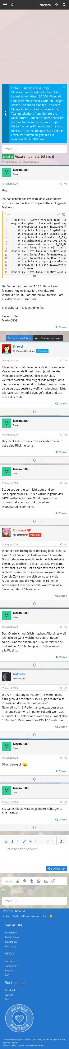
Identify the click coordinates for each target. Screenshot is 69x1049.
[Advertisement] (34, 47)
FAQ (7, 975)
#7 (65, 688)
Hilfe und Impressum (30, 916)
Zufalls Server (12, 937)
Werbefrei (42, 351)
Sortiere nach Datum (19, 338)
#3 (65, 434)
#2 (65, 360)
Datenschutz (12, 966)
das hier (19, 392)
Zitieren (62, 327)
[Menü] (5, 5)
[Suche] (64, 4)
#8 (65, 758)
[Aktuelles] (57, 4)
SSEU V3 (9, 911)
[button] (6, 841)
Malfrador (19, 674)
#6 (65, 627)
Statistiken (11, 942)
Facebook (10, 990)
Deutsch (21, 911)
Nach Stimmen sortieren (47, 338)
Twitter (9, 995)
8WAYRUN (39, 1045)
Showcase (10, 946)
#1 (65, 184)
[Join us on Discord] (3, 891)
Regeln (15, 916)
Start (45, 916)
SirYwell (18, 346)
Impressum (11, 961)
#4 (65, 483)
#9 (65, 802)
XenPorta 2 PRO (10, 1045)
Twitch (8, 999)
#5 (65, 544)
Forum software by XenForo (28, 1039)
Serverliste (11, 932)
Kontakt (6, 916)
